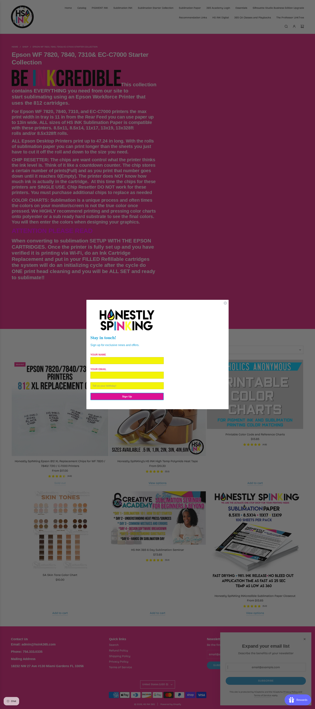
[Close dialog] (225, 303)
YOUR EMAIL (98, 369)
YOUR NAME (98, 354)
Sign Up (127, 396)
